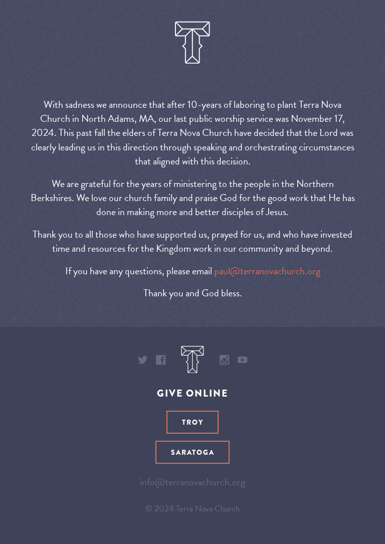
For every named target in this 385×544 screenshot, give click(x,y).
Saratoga (193, 452)
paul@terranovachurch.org (267, 270)
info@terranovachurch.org (192, 481)
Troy (193, 422)
